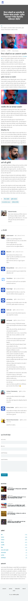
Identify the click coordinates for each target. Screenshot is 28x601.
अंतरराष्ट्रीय (14, 552)
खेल (14, 534)
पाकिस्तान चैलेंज (15, 202)
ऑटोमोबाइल (14, 557)
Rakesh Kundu (15, 50)
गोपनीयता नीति (17, 588)
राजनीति (14, 545)
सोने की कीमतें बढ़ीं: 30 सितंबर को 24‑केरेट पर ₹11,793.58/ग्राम (16, 514)
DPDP (14, 590)
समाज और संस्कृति (14, 550)
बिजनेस (14, 542)
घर (1, 26)
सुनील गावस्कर (14, 199)
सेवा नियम (10, 588)
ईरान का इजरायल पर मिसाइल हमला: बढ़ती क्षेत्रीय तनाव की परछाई (17, 489)
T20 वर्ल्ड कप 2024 (6, 202)
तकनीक (14, 555)
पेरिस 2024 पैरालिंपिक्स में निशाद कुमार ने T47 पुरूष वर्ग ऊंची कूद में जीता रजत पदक (16, 497)
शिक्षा (14, 547)
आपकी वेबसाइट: (4, 453)
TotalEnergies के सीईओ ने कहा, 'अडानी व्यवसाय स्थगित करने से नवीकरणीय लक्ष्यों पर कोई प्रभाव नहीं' (17, 506)
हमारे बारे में (4, 588)
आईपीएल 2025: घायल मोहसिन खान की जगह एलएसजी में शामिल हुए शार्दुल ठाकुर (16, 522)
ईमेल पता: (3, 446)
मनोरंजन (14, 539)
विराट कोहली (6, 199)
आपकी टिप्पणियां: (4, 459)
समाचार (14, 537)
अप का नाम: (3, 439)
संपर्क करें (23, 588)
